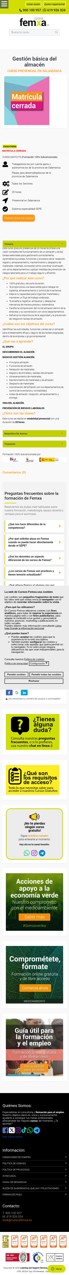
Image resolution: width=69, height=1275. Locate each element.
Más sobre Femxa (12, 1136)
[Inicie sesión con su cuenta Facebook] (9, 692)
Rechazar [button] (34, 681)
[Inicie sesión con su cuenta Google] (16, 692)
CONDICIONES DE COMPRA (17, 1157)
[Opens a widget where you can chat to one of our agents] (56, 1269)
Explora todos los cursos (18, 218)
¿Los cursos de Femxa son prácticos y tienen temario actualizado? (31, 572)
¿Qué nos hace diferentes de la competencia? (27, 526)
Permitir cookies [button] (16, 674)
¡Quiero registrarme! (54, 4)
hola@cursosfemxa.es (17, 1220)
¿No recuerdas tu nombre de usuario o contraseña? (34, 698)
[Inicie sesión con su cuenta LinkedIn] (24, 692)
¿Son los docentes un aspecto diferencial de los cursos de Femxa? (30, 558)
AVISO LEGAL (9, 1176)
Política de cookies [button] (34, 659)
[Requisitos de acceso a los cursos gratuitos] (32, 779)
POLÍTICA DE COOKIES (14, 1163)
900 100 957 (31, 10)
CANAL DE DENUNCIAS (14, 1182)
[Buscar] (56, 32)
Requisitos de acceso (15, 433)
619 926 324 (55, 10)
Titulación (9, 444)
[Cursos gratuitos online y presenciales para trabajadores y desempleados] (34, 22)
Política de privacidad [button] (16, 663)
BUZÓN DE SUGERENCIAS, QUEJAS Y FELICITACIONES (31, 1188)
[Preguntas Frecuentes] (32, 731)
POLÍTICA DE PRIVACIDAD (16, 1169)
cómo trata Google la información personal (33, 627)
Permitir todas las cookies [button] (46, 674)
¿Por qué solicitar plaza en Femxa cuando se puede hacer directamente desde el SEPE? (30, 542)
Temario (8, 244)
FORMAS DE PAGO (12, 1194)
